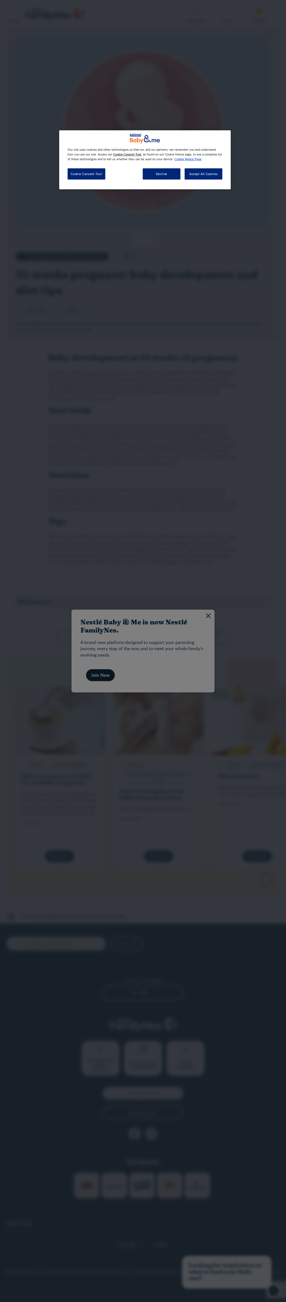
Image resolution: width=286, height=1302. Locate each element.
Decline (161, 174)
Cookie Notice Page (188, 159)
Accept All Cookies (203, 174)
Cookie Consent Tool (86, 174)
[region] (145, 159)
